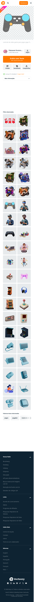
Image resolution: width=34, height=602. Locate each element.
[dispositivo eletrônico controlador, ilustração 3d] (10, 444)
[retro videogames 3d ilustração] (10, 486)
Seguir (27, 52)
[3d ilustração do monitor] (10, 585)
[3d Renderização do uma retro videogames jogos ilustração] (10, 543)
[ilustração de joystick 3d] (10, 430)
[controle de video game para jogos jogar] (10, 289)
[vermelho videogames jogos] (10, 119)
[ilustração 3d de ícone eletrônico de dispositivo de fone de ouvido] (10, 472)
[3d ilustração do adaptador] (10, 571)
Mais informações (10, 77)
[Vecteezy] (3, 3)
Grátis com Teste (17, 59)
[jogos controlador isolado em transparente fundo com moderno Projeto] (10, 345)
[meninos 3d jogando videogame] (10, 176)
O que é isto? (20, 74)
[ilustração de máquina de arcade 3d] (10, 458)
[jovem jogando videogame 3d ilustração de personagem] (10, 387)
